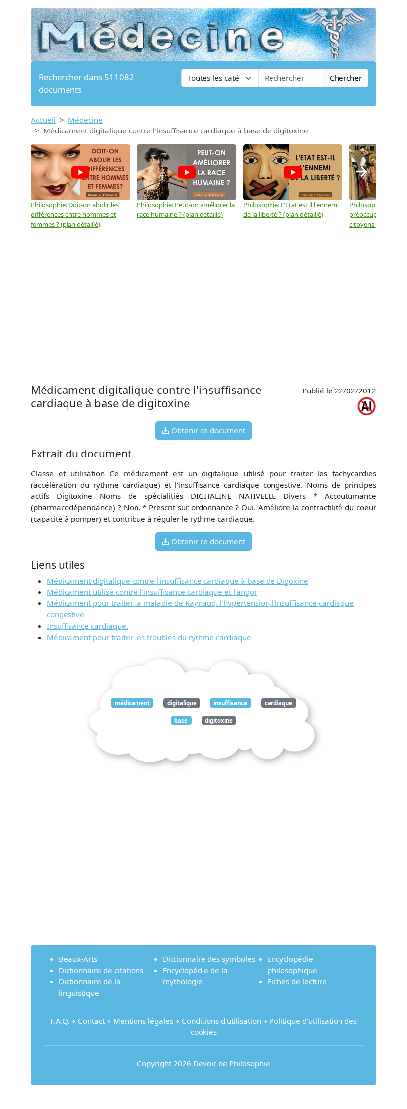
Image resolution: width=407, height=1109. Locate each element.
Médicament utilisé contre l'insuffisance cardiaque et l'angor (152, 592)
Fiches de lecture (297, 981)
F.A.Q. (59, 1021)
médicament (132, 703)
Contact (91, 1021)
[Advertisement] (203, 306)
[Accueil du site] (203, 30)
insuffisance (230, 703)
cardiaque (278, 703)
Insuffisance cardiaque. (87, 626)
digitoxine (219, 720)
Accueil (43, 120)
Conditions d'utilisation (221, 1021)
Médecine (85, 120)
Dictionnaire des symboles (209, 959)
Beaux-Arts (78, 959)
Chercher (346, 78)
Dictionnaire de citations (101, 970)
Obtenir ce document (207, 430)
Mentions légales (143, 1021)
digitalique (182, 703)
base (181, 720)
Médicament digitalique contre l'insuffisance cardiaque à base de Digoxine (177, 581)
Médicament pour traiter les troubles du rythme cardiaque (149, 637)
